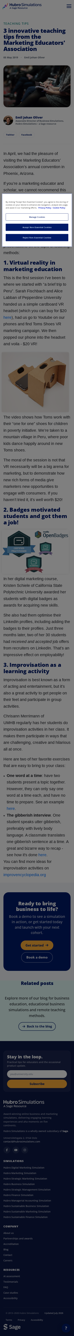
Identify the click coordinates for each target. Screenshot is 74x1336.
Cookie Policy (59, 207)
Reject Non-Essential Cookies (37, 237)
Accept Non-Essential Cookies (37, 227)
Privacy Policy (45, 207)
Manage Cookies (37, 217)
